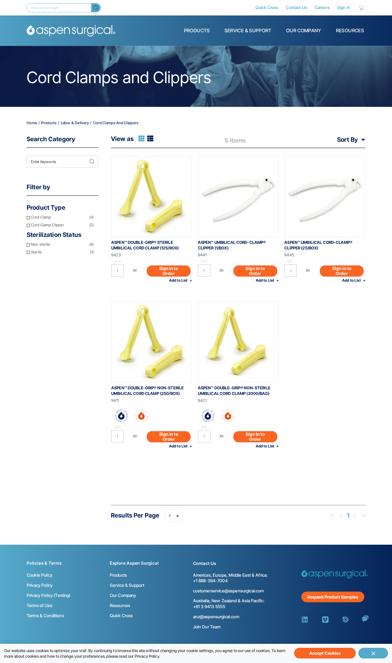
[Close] (373, 653)
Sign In (343, 7)
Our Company (303, 30)
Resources (350, 30)
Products (197, 30)
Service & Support (248, 30)
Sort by (347, 139)
